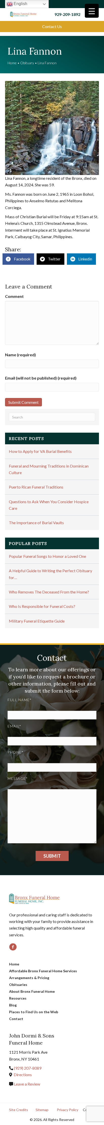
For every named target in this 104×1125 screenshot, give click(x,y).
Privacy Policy (67, 1110)
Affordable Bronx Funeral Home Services (43, 971)
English (20, 4)
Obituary (27, 63)
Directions (23, 1074)
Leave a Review (26, 1084)
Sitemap (42, 1110)
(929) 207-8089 (27, 1068)
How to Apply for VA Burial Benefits (40, 451)
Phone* (15, 752)
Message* (18, 778)
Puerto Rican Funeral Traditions (36, 486)
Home (12, 63)
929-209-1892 (67, 14)
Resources (18, 998)
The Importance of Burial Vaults (36, 522)
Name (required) (20, 354)
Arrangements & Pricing (29, 978)
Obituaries (18, 984)
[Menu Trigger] (92, 11)
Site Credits (18, 1110)
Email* (14, 726)
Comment (14, 296)
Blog (13, 1005)
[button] (52, 26)
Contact (16, 1019)
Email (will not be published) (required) (40, 378)
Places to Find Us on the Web (33, 1012)
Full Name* (20, 700)
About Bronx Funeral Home (32, 991)
